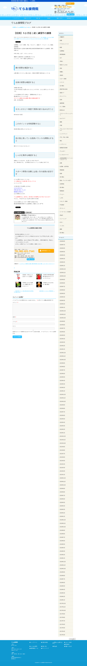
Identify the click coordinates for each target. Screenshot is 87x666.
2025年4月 (62, 297)
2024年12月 (63, 310)
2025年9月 (62, 279)
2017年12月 (63, 603)
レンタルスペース (64, 154)
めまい (61, 222)
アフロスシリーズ (64, 44)
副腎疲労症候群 (63, 147)
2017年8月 (62, 617)
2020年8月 (62, 492)
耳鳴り (61, 61)
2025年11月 (63, 272)
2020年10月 (63, 485)
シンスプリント (22, 263)
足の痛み (44, 37)
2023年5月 (62, 377)
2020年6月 (62, 499)
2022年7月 (62, 411)
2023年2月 (62, 387)
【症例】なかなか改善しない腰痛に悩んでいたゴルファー (27, 284)
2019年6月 (62, 540)
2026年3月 (62, 258)
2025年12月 (63, 269)
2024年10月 (63, 317)
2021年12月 (63, 436)
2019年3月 (62, 551)
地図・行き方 (71, 14)
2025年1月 (62, 307)
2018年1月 (62, 600)
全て (42, 37)
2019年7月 (62, 537)
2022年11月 (63, 398)
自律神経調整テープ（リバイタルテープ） (66, 159)
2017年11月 (63, 606)
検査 (47, 38)
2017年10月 (63, 610)
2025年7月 (62, 286)
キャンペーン (63, 96)
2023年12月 (63, 352)
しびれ (61, 197)
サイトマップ (45, 648)
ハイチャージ (63, 144)
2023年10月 (63, 359)
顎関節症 (62, 190)
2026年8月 (62, 241)
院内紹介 (67, 644)
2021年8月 (62, 450)
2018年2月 (62, 596)
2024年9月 (62, 321)
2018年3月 (62, 593)
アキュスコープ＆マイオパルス (36, 38)
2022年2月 (62, 429)
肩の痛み (62, 187)
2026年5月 (62, 251)
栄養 (61, 163)
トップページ (34, 642)
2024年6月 (62, 331)
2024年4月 (62, 338)
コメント (15, 302)
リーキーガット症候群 (65, 211)
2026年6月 (62, 248)
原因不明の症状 (63, 89)
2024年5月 (62, 335)
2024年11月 (63, 314)
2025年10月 (63, 276)
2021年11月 (63, 439)
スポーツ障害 (16, 38)
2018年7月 (62, 579)
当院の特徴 (45, 642)
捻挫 (61, 173)
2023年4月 (62, 380)
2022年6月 (62, 415)
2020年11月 (63, 481)
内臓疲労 (62, 37)
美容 (61, 68)
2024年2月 (62, 345)
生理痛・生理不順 (64, 166)
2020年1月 (62, 516)
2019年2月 (62, 554)
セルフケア (62, 118)
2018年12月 (63, 561)
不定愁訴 (62, 204)
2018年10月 (63, 568)
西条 (41, 263)
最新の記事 (29, 212)
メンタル (62, 225)
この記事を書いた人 (20, 212)
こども (44, 263)
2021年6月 (62, 457)
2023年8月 (62, 366)
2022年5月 (62, 418)
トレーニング (49, 37)
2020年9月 (62, 488)
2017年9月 (62, 613)
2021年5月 (62, 460)
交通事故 (62, 50)
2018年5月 (62, 586)
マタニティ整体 (63, 201)
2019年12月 (63, 519)
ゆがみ (39, 263)
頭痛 (61, 40)
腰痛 (61, 229)
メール (15, 321)
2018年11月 (63, 565)
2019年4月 (62, 547)
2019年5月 (62, 544)
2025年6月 (62, 290)
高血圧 (61, 215)
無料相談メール (70, 3)
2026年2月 (62, 262)
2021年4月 (62, 464)
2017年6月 (62, 624)
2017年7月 (62, 620)
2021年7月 (62, 453)
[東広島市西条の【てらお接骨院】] (24, 9)
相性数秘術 (62, 54)
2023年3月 (62, 384)
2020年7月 (62, 495)
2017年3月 (62, 634)
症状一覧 (44, 646)
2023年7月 (62, 370)
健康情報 (62, 103)
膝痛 (33, 263)
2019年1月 (62, 558)
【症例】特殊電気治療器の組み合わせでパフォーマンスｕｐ (48, 276)
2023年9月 (62, 363)
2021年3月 (62, 467)
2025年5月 (62, 293)
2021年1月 (62, 474)
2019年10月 (63, 526)
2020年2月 (62, 512)
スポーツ (47, 263)
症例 (53, 37)
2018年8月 (62, 575)
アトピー (62, 194)
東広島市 (35, 263)
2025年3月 (62, 300)
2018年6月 (62, 582)
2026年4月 (62, 255)
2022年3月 (62, 425)
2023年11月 (63, 356)
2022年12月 (63, 394)
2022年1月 (62, 432)
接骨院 (26, 263)
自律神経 (62, 183)
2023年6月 (62, 373)
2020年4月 (62, 505)
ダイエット (62, 208)
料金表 (55, 646)
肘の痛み (62, 232)
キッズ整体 (44, 38)
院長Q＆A (62, 110)
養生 (61, 140)
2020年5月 (62, 502)
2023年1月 (62, 391)
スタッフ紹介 (68, 642)
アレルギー (62, 151)
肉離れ (61, 71)
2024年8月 (62, 324)
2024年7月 (62, 328)
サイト (14, 326)
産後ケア (62, 92)
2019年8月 (62, 533)
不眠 (61, 125)
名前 (14, 317)
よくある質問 (34, 646)
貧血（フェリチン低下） (66, 180)
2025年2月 (62, 303)
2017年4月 (62, 631)
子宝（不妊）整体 (64, 137)
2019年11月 (63, 523)
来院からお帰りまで (58, 643)
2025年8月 (62, 283)
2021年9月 (62, 446)
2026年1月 (62, 265)
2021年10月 (63, 443)
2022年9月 (62, 404)
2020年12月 (63, 478)
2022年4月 (62, 422)
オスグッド (51, 263)
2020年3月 (62, 509)
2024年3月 (62, 342)
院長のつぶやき (63, 64)
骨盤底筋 (62, 170)
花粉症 (61, 75)
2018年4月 (62, 589)
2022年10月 (63, 401)
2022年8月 (62, 408)
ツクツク (62, 82)
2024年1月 (62, 349)
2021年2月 (62, 471)
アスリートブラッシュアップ (24, 38)
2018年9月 (62, 572)
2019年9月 (62, 530)
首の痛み (62, 177)
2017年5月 (62, 627)
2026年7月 (62, 244)
